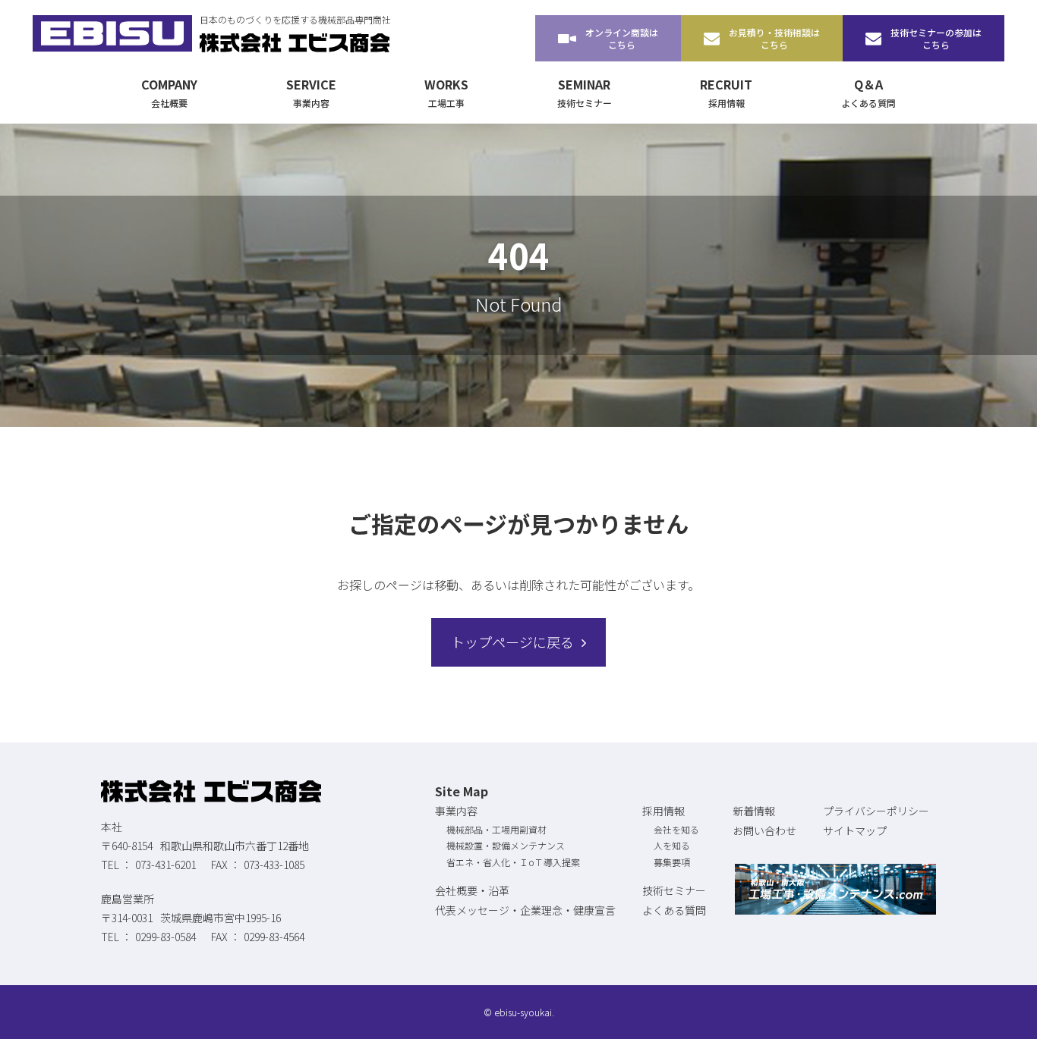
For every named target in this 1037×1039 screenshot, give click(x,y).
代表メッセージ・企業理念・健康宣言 (525, 910)
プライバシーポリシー (876, 810)
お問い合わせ (764, 830)
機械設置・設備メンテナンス (505, 845)
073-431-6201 (165, 864)
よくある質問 (674, 910)
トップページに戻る (512, 641)
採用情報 (663, 810)
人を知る (672, 845)
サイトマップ (855, 830)
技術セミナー (674, 890)
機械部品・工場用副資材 (496, 829)
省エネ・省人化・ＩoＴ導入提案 (513, 861)
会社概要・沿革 (472, 890)
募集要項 (672, 861)
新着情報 (754, 810)
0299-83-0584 (165, 936)
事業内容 (456, 810)
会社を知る (676, 829)
